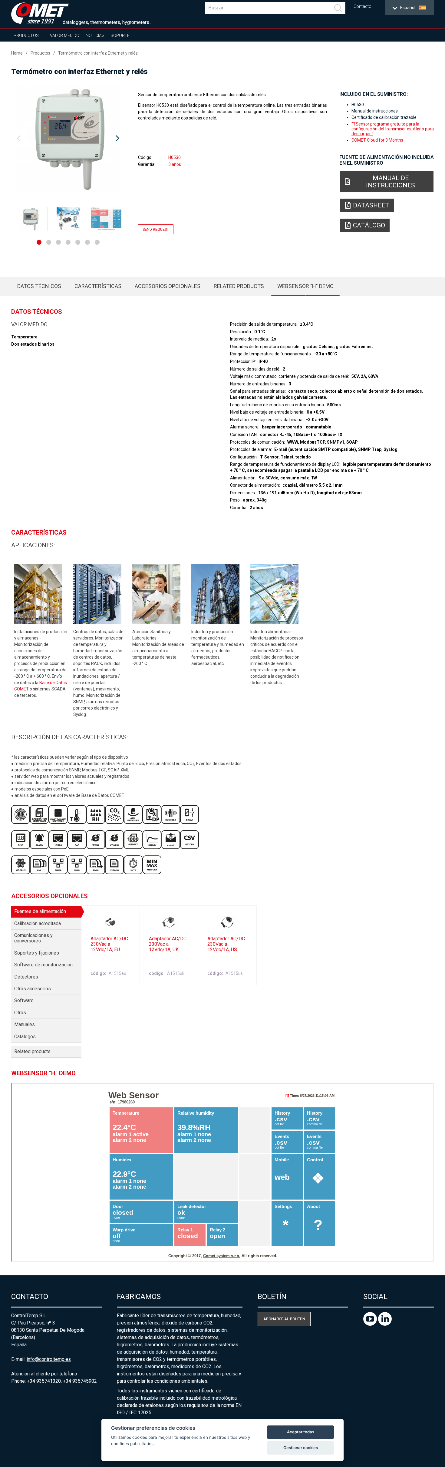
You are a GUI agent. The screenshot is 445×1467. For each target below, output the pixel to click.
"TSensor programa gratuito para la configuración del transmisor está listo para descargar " (392, 129)
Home (17, 53)
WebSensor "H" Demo (305, 286)
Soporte (120, 35)
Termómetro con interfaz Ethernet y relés (98, 53)
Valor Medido (64, 35)
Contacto (362, 6)
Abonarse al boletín (284, 1319)
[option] (68, 139)
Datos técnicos (39, 286)
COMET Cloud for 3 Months (377, 140)
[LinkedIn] (385, 1324)
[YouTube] (370, 1324)
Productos (26, 35)
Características (97, 286)
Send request (156, 229)
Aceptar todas (300, 1431)
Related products (239, 286)
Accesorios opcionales (167, 286)
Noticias (95, 35)
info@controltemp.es (49, 1359)
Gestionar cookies (300, 1447)
